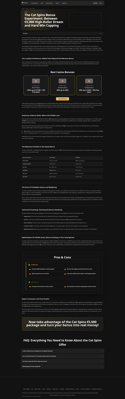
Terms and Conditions (85, 389)
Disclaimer (62, 389)
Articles (26, 8)
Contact (77, 389)
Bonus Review (49, 3)
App (42, 3)
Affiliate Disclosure (70, 389)
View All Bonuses (62, 99)
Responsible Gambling (97, 389)
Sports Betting (34, 3)
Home (23, 8)
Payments (64, 3)
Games (57, 3)
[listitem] (62, 351)
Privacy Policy (55, 389)
